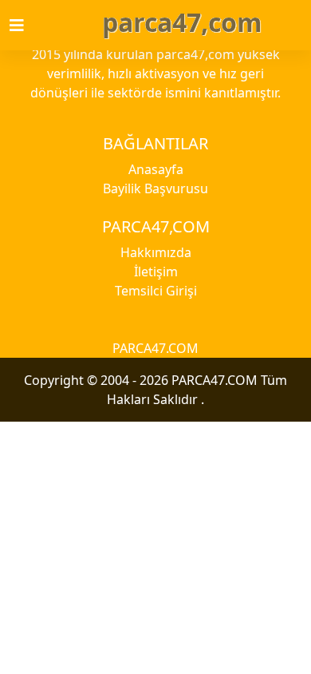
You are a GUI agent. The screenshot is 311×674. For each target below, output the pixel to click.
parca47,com (182, 22)
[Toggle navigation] (26, 25)
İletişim (156, 271)
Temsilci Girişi (156, 290)
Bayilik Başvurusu (155, 188)
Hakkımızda (155, 252)
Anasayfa (155, 169)
